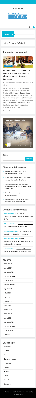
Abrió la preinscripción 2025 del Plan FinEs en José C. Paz (18, 216)
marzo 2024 (8, 310)
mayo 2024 (7, 301)
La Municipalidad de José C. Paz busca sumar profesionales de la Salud (18, 241)
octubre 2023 (8, 330)
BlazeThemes (18, 394)
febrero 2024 (8, 314)
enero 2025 (8, 268)
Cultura (6, 351)
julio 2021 (7, 335)
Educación (8, 66)
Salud (6, 376)
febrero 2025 (8, 264)
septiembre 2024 (9, 285)
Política (6, 371)
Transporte (7, 384)
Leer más (6, 111)
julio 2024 (7, 293)
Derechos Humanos (10, 359)
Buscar (5, 155)
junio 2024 (7, 297)
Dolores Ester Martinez (12, 239)
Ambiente (7, 346)
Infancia (6, 367)
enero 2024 (8, 318)
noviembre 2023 (9, 326)
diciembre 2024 (9, 272)
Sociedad (7, 380)
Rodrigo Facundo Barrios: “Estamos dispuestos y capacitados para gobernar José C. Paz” (18, 186)
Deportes (7, 355)
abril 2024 (7, 305)
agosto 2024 (8, 289)
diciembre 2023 (9, 322)
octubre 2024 (8, 280)
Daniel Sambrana (10, 83)
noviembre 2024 (9, 276)
